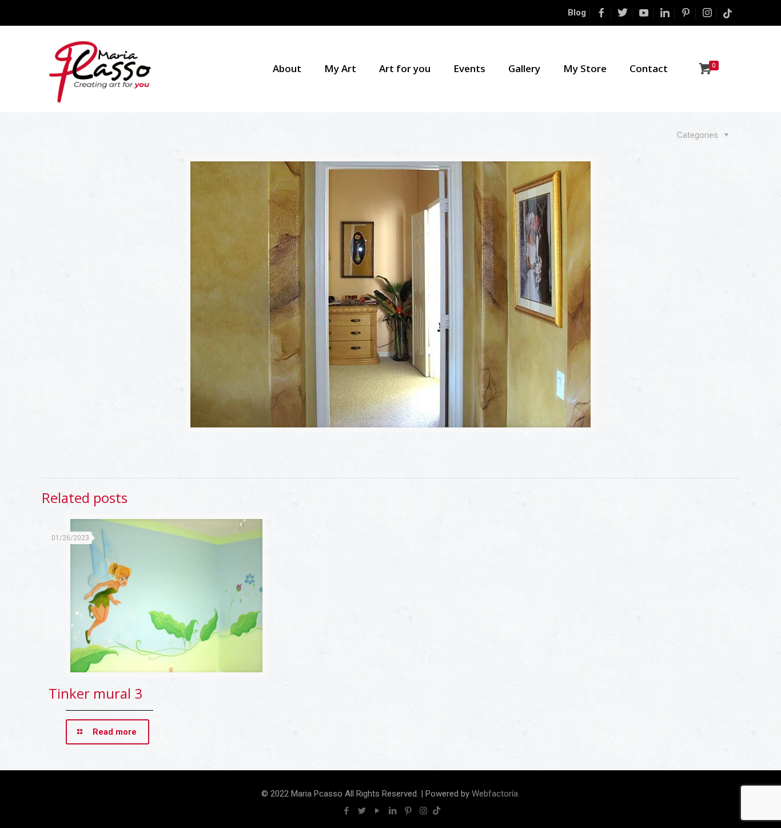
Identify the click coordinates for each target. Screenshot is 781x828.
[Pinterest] (408, 811)
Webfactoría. (496, 794)
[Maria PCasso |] (100, 69)
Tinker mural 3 (95, 693)
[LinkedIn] (392, 811)
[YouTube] (377, 811)
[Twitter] (362, 811)
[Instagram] (423, 811)
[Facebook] (346, 811)
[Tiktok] (436, 811)
